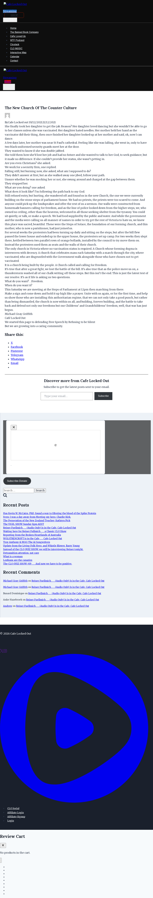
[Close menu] (1, 860)
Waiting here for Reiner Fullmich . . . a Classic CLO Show (34, 531)
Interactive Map (18, 52)
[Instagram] (5, 651)
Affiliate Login (15, 812)
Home (13, 28)
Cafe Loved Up (18, 36)
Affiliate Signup (16, 816)
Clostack (14, 44)
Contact (14, 60)
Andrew (7, 606)
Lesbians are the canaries (17, 560)
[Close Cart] (3, 845)
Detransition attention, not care (21, 552)
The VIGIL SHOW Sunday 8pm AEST (23, 524)
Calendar (14, 56)
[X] (1, 651)
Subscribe (103, 396)
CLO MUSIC (16, 48)
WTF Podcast (17, 40)
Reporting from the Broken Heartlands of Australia (32, 534)
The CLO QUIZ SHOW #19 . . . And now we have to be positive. (37, 563)
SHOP (14, 15)
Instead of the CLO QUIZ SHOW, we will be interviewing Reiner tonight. (43, 549)
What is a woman (13, 556)
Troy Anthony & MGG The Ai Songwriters (26, 542)
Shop (7, 81)
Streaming (10, 11)
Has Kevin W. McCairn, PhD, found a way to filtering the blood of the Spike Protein (49, 513)
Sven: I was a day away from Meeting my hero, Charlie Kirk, (37, 516)
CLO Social (13, 808)
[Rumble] (74, 801)
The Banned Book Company (24, 32)
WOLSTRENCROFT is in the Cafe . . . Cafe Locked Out (32, 538)
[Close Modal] (14, 427)
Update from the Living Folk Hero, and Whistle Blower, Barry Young (41, 545)
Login (10, 820)
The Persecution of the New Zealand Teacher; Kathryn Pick (36, 520)
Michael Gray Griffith (15, 580)
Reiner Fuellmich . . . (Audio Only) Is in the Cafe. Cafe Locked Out (39, 527)
